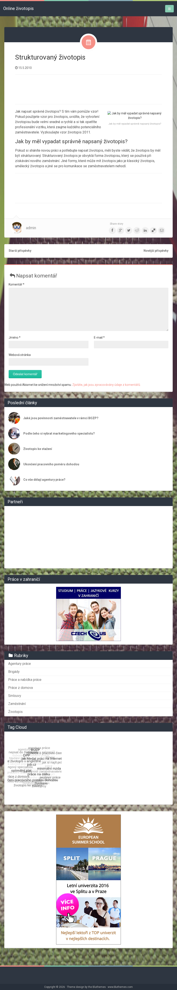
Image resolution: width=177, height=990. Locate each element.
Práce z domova (20, 688)
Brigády (14, 672)
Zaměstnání (17, 704)
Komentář (16, 284)
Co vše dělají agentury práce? (44, 479)
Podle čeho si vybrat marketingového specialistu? (59, 433)
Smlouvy (14, 696)
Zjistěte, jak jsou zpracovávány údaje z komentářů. (106, 384)
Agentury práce (19, 664)
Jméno (15, 337)
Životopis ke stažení (37, 449)
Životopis (15, 712)
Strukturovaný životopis (50, 57)
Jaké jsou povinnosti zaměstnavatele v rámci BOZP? (60, 418)
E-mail (99, 337)
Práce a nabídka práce (24, 680)
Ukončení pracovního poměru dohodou (51, 464)
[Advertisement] (93, 89)
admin (31, 228)
